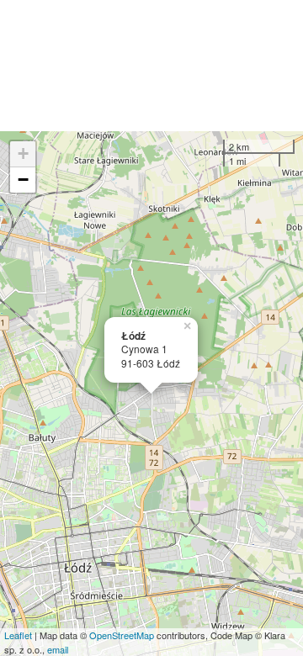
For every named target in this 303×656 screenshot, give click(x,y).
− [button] (23, 179)
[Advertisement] (151, 65)
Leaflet (18, 635)
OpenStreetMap (121, 635)
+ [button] (23, 153)
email (57, 649)
